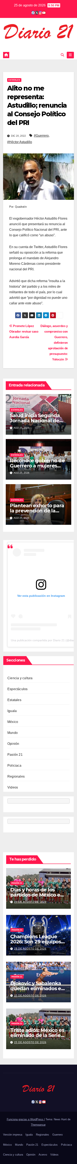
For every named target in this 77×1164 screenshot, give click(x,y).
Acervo (43, 1154)
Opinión (13, 743)
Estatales (14, 80)
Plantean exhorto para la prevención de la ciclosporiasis (37, 511)
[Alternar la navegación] (70, 55)
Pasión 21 (15, 754)
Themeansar (38, 1124)
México (12, 722)
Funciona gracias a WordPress (25, 1119)
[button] (62, 55)
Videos (12, 787)
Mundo (12, 732)
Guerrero (57, 1134)
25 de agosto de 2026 (30, 901)
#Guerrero (41, 135)
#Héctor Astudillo (19, 142)
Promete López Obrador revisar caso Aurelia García (23, 331)
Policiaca (14, 765)
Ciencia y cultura (19, 678)
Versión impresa (12, 1134)
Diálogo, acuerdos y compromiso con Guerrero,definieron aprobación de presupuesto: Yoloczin (54, 342)
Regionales (16, 776)
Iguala (12, 711)
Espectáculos (17, 689)
